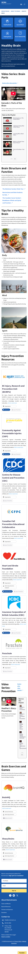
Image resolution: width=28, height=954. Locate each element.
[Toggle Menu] (21, 4)
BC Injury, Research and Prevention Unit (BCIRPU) (13, 389)
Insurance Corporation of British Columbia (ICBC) (14, 614)
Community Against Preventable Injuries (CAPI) (11, 433)
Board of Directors (6, 907)
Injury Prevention (16, 410)
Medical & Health (8, 818)
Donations (4, 912)
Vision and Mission (6, 904)
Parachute (7, 653)
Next (15, 158)
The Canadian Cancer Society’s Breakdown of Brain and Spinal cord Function (11, 200)
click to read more (12, 403)
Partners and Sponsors (7, 909)
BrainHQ (6, 797)
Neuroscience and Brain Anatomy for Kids (12, 193)
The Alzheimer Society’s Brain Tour (12, 189)
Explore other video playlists (9, 83)
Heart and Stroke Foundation (10, 567)
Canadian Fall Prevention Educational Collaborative (13, 524)
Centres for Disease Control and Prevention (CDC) (13, 477)
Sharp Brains (8, 838)
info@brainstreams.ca (10, 920)
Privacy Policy (18, 941)
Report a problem (5, 937)
